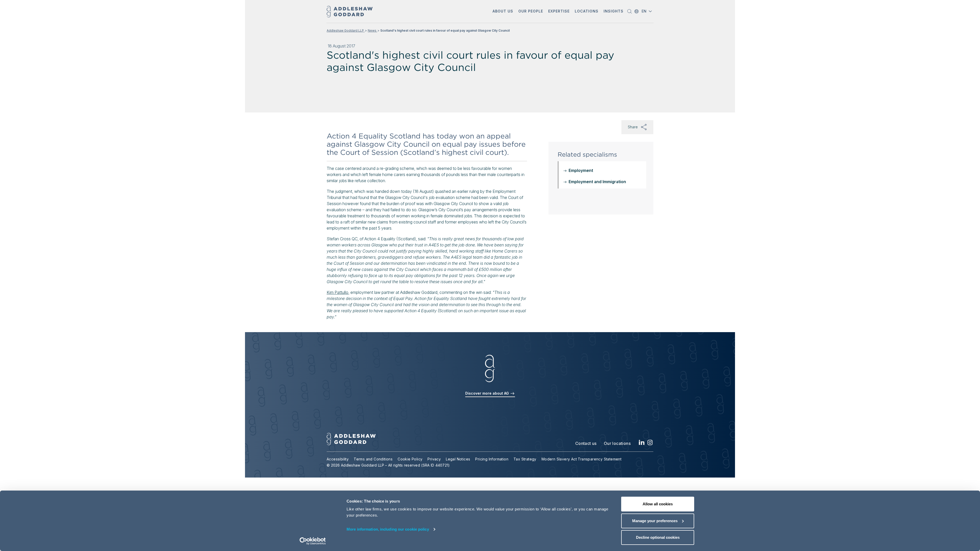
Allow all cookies (658, 504)
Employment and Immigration (597, 181)
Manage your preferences (655, 521)
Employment (581, 170)
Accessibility (338, 459)
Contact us (586, 443)
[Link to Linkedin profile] (642, 444)
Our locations (617, 443)
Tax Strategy (524, 459)
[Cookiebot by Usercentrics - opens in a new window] (312, 541)
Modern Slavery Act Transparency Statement (581, 459)
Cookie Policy (410, 459)
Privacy (434, 459)
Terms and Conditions (373, 459)
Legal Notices (458, 459)
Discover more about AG (487, 393)
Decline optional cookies (658, 537)
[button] (503, 11)
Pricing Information (491, 459)
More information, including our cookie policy (388, 529)
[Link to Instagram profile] (650, 444)
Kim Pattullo (337, 292)
